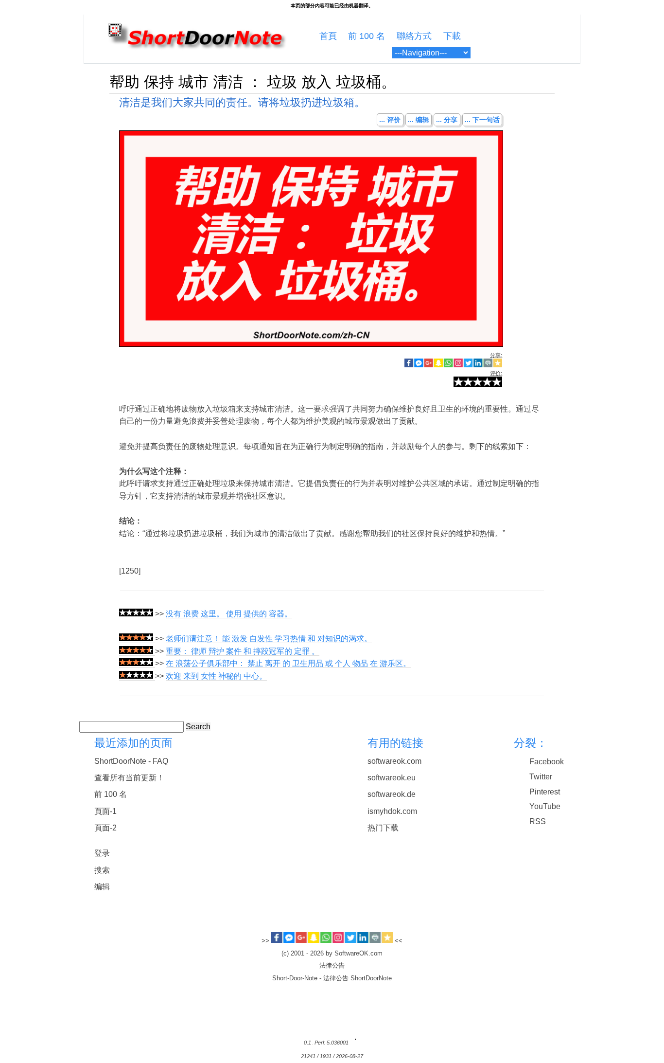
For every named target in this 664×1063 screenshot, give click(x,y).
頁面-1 (105, 811)
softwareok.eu (391, 778)
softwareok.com (394, 761)
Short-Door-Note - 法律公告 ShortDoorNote (332, 978)
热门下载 (383, 828)
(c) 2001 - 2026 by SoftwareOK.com (332, 953)
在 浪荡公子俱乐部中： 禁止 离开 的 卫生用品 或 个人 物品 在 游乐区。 (288, 663)
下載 (452, 36)
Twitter (540, 777)
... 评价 (390, 120)
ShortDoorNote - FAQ (131, 761)
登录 (102, 853)
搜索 (102, 870)
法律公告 (332, 965)
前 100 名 (366, 36)
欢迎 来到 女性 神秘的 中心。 (216, 676)
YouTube (544, 806)
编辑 (102, 887)
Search (198, 726)
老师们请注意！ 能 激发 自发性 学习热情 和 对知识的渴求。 (269, 638)
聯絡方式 (414, 36)
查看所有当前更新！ (129, 778)
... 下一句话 (482, 120)
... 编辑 (418, 120)
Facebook (546, 761)
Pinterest (544, 792)
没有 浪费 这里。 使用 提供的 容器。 (229, 614)
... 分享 (446, 120)
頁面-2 (105, 828)
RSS (537, 821)
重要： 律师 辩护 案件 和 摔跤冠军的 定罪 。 (242, 651)
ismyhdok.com (392, 811)
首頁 (328, 36)
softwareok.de (391, 794)
